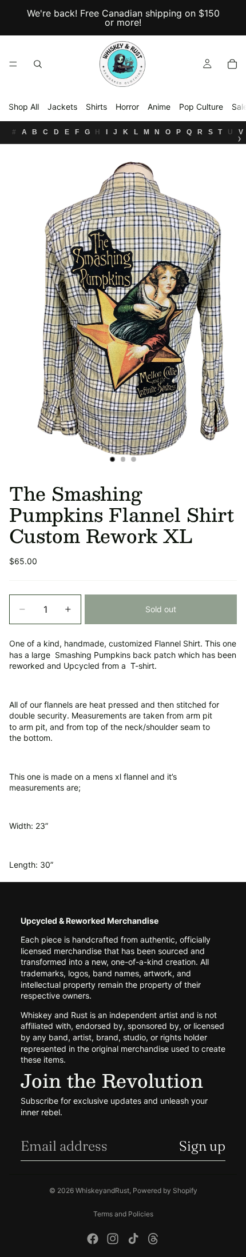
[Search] (37, 64)
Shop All (24, 106)
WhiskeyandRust (102, 1190)
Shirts (96, 106)
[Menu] (13, 64)
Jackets (62, 106)
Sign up (202, 1146)
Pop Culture (201, 106)
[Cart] (232, 64)
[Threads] (153, 1239)
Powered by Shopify (165, 1190)
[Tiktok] (133, 1239)
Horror (127, 106)
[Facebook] (93, 1239)
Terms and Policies (123, 1214)
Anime (159, 106)
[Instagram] (113, 1239)
